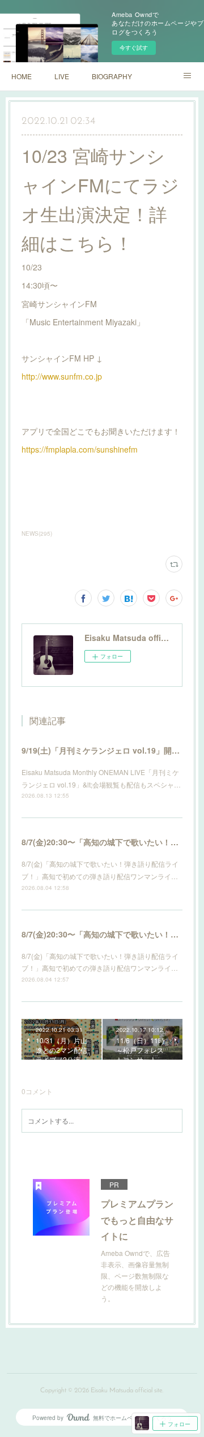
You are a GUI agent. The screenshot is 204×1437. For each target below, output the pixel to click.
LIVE (61, 76)
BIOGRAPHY (112, 76)
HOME (21, 76)
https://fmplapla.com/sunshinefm (80, 449)
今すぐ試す (134, 47)
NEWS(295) (37, 533)
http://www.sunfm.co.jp (62, 376)
